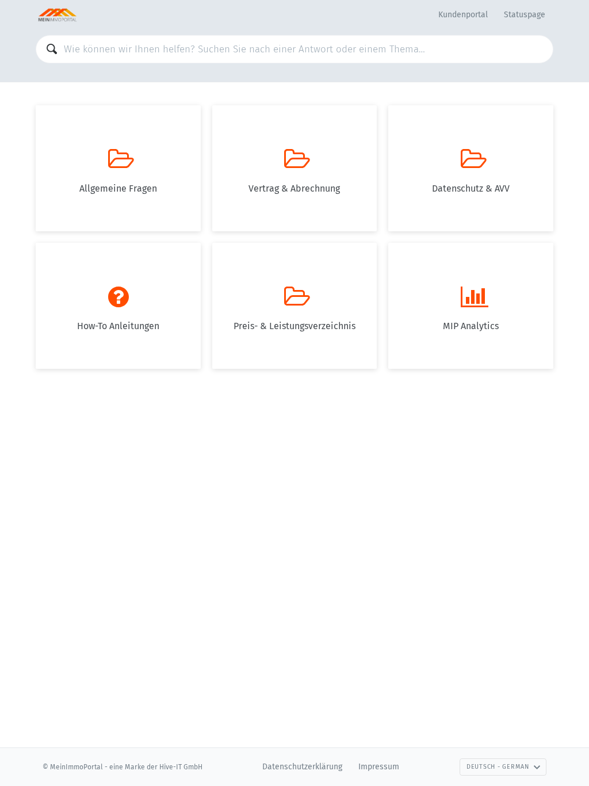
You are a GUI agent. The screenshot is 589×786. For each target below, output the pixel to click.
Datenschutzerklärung (302, 767)
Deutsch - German (497, 766)
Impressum (378, 767)
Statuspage (524, 15)
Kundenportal (463, 15)
